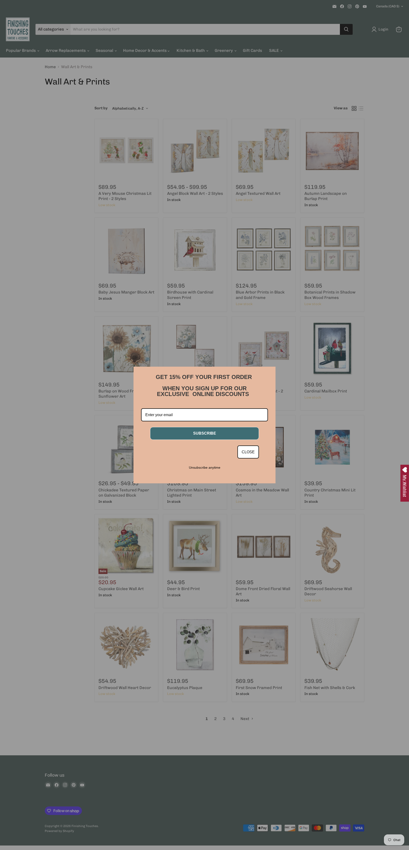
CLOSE (248, 452)
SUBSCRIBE (204, 433)
